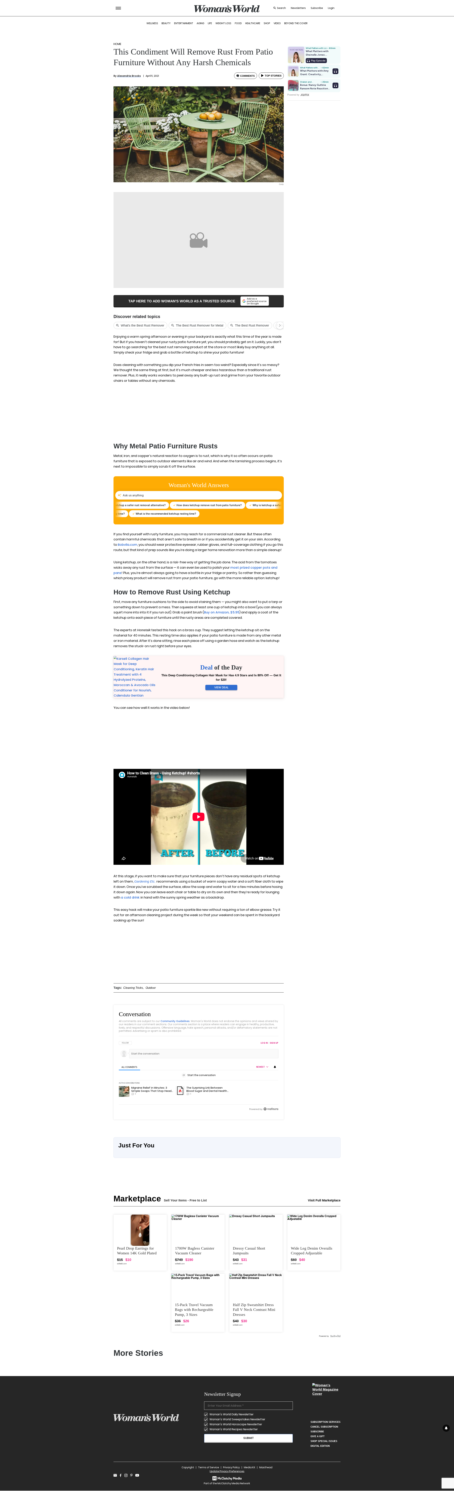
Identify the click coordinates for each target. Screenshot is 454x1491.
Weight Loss (223, 23)
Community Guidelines (175, 1021)
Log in (264, 1042)
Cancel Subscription (324, 1426)
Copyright (188, 1467)
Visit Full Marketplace (324, 1200)
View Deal (221, 687)
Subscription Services (325, 1422)
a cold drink (130, 897)
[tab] (129, 1067)
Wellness (152, 23)
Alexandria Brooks (129, 76)
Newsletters (298, 8)
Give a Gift (318, 1436)
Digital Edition (320, 1446)
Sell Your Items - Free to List (185, 1200)
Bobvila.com (127, 544)
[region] (198, 1075)
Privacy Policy (231, 1467)
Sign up (274, 1042)
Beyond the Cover (296, 23)
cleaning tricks (133, 987)
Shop (267, 23)
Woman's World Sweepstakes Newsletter (237, 1419)
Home (117, 44)
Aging (200, 23)
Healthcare (252, 23)
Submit (248, 1438)
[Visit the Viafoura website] (270, 1108)
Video (277, 23)
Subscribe (317, 8)
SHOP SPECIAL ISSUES (324, 1441)
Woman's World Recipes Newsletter (233, 1429)
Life (210, 23)
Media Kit (249, 1467)
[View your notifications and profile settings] (274, 1067)
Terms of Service (208, 1467)
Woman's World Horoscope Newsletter (235, 1424)
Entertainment (183, 23)
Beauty (166, 23)
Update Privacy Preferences (227, 1471)
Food (238, 23)
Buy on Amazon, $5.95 (221, 612)
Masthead (265, 1467)
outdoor (151, 987)
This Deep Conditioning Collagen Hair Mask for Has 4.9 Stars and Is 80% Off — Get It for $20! (221, 678)
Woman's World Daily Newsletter (231, 1414)
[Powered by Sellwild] (335, 1336)
